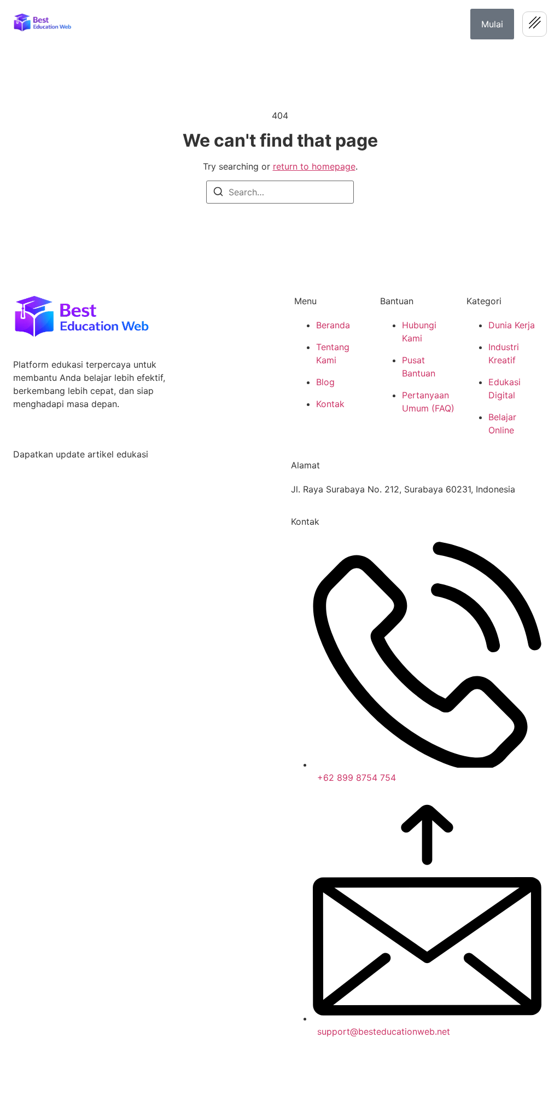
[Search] (218, 193)
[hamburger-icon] (534, 24)
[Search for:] (280, 192)
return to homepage (314, 166)
